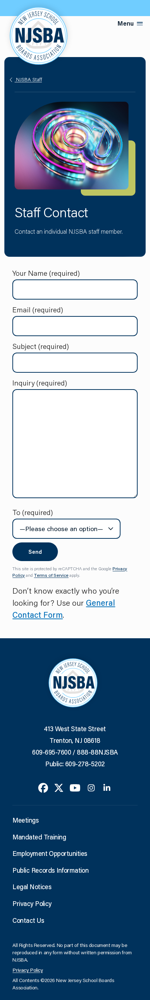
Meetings (25, 820)
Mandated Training (39, 836)
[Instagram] (91, 787)
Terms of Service (51, 575)
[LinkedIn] (107, 787)
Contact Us (28, 920)
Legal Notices (31, 886)
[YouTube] (75, 787)
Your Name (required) (46, 273)
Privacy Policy (31, 903)
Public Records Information (50, 870)
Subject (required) (40, 346)
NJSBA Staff (28, 79)
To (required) (32, 512)
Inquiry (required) (39, 382)
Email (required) (37, 309)
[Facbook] (43, 787)
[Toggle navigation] (140, 23)
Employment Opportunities (49, 853)
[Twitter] (59, 787)
